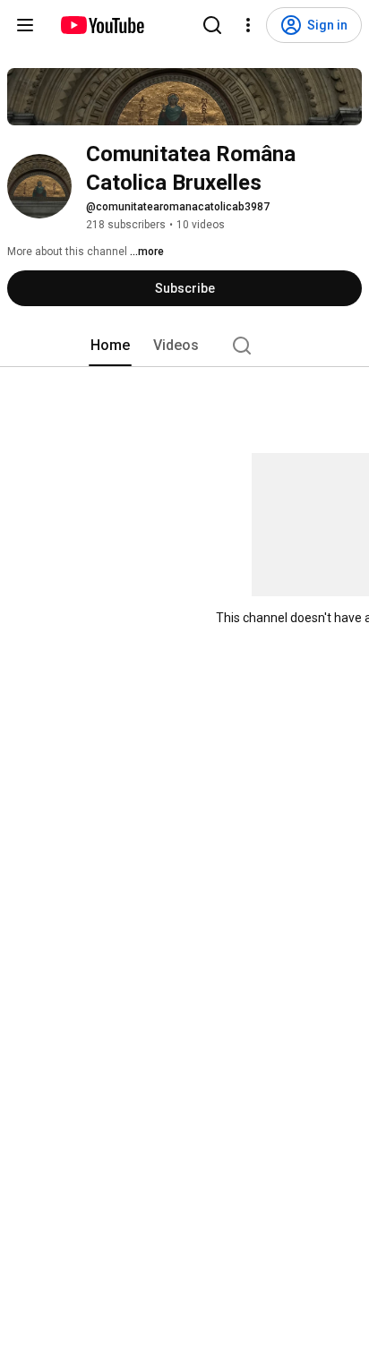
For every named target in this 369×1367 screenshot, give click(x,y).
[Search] (212, 25)
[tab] (110, 345)
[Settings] (248, 25)
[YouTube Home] (102, 25)
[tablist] (184, 345)
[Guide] (25, 25)
